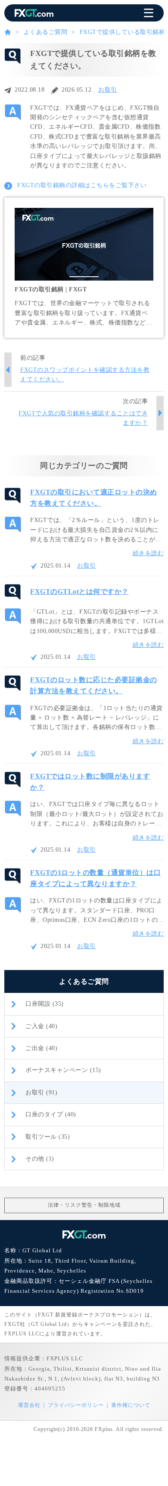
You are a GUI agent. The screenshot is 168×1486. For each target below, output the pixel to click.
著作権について (130, 1405)
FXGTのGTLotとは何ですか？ (79, 591)
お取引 (107, 90)
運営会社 (29, 1405)
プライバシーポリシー (76, 1405)
